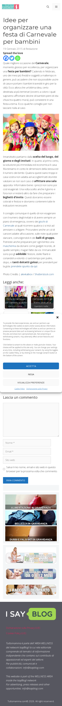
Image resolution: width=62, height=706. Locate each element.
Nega (31, 374)
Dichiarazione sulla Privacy (37, 388)
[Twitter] (11, 58)
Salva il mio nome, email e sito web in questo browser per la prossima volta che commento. (31, 469)
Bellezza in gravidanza (31, 523)
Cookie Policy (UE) (16, 633)
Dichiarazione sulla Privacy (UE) (23, 628)
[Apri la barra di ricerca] (48, 6)
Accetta (31, 365)
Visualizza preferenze (31, 382)
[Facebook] (6, 58)
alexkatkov (27, 274)
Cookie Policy (19, 388)
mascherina (10, 246)
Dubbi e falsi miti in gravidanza (31, 539)
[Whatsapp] (17, 58)
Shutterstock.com (44, 274)
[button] (57, 317)
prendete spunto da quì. (24, 266)
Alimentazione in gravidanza (31, 508)
